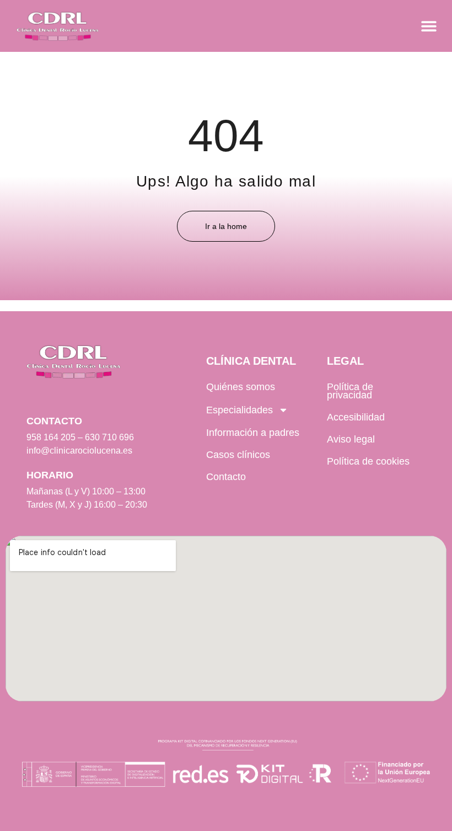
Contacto (226, 476)
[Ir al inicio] (58, 26)
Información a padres (252, 432)
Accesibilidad (356, 417)
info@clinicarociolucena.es (79, 450)
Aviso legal (351, 439)
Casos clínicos (238, 454)
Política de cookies (368, 461)
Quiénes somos (240, 386)
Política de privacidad (350, 391)
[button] (428, 26)
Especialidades (239, 409)
